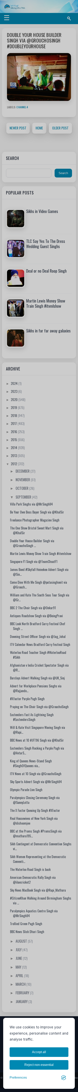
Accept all (39, 1052)
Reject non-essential (39, 1064)
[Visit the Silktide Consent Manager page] (63, 1077)
